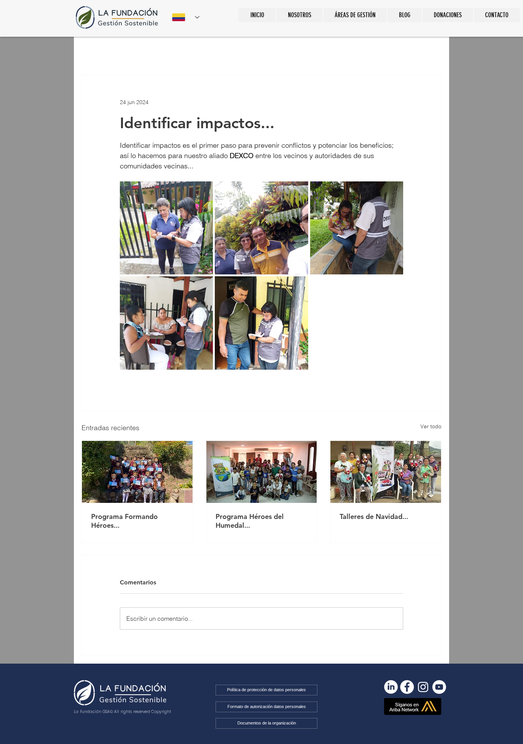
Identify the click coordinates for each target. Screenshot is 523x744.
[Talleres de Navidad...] (385, 472)
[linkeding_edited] (391, 687)
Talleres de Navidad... (374, 516)
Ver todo (430, 426)
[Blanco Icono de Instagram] (423, 687)
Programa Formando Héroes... (124, 521)
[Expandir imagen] (166, 227)
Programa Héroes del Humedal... (250, 521)
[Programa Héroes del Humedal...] (261, 472)
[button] (355, 15)
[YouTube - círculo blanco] (439, 687)
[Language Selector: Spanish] (186, 17)
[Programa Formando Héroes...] (137, 472)
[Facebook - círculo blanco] (407, 687)
